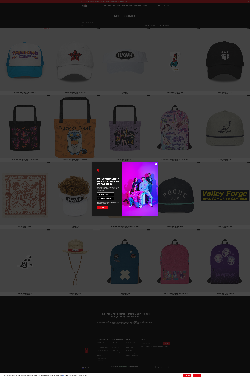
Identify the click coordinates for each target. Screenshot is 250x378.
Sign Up (102, 207)
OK (196, 375)
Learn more (187, 375)
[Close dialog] (156, 164)
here (63, 375)
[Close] (247, 375)
